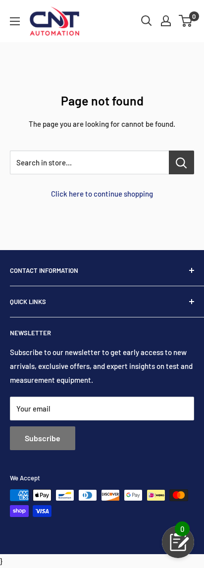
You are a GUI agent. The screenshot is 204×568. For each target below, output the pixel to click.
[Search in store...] (181, 162)
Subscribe (42, 438)
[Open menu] (15, 21)
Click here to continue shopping (102, 193)
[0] (186, 21)
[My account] (166, 20)
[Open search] (146, 20)
